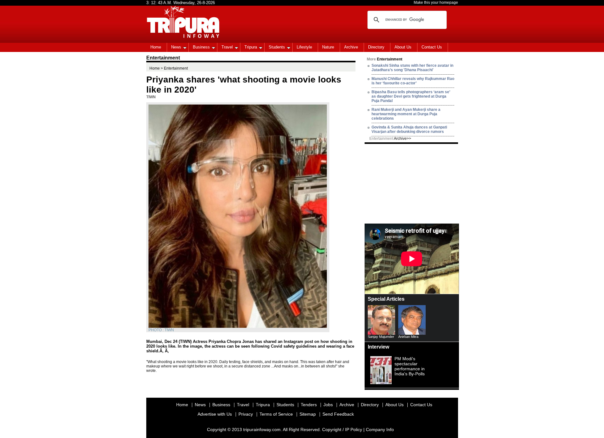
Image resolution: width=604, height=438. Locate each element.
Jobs (328, 404)
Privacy (245, 414)
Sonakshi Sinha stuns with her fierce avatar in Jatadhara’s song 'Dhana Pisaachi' (412, 67)
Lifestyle (304, 47)
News (176, 47)
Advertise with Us (215, 414)
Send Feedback (338, 414)
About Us (402, 47)
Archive (351, 47)
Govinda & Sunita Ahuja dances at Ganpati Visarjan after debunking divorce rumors (409, 129)
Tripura (250, 47)
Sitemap (307, 414)
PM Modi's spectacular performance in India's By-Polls (409, 366)
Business (201, 47)
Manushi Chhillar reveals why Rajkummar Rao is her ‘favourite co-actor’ (413, 81)
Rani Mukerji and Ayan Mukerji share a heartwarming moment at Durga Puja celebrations (406, 114)
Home (155, 47)
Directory (376, 47)
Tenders (309, 404)
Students (277, 47)
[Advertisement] (412, 183)
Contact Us (432, 47)
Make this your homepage (436, 2)
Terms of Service (276, 414)
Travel (227, 47)
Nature (328, 47)
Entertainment (390, 138)
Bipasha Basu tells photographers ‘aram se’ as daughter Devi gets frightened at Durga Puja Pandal (411, 96)
